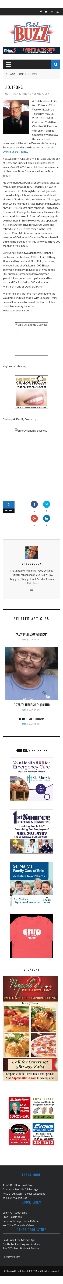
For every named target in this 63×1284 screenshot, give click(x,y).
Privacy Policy (11, 1256)
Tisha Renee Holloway (31, 719)
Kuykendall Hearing (14, 366)
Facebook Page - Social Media (21, 1221)
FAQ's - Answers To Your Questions (24, 1193)
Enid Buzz (21, 1270)
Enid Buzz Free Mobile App (19, 1239)
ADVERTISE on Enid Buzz (18, 1185)
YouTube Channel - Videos (18, 1225)
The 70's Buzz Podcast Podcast (22, 1248)
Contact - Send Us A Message (20, 1189)
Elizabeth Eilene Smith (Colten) (31, 705)
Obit (8, 93)
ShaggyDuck (41, 93)
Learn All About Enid (15, 1212)
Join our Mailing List (15, 1197)
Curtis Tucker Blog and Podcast (22, 1244)
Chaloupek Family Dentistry (19, 419)
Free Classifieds (12, 1216)
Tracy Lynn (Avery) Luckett (31, 635)
